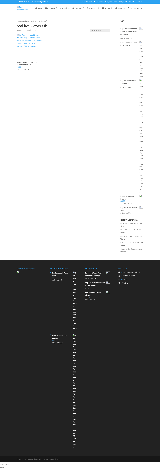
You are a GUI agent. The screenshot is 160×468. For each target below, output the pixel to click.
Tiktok (64, 8)
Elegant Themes (33, 459)
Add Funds (99, 2)
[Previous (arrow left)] (1, 467)
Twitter (107, 8)
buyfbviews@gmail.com (132, 272)
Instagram (92, 8)
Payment (124, 2)
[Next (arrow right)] (3, 467)
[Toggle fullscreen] (6, 464)
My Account (87, 2)
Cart (132, 2)
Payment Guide (111, 2)
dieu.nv (125, 279)
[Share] (3, 464)
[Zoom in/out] (8, 464)
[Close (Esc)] (1, 464)
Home (39, 8)
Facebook (51, 8)
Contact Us (134, 8)
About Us (121, 8)
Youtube (78, 8)
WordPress (55, 459)
